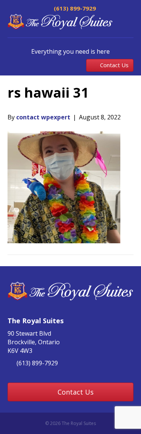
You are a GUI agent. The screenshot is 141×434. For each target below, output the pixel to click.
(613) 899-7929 (74, 8)
